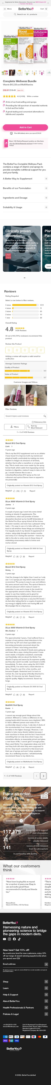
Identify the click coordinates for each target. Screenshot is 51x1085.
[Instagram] (9, 939)
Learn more (11, 821)
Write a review (32, 96)
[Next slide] (48, 2)
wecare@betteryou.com (11, 1026)
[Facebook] (14, 939)
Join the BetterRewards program (20, 143)
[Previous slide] (2, 2)
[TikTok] (19, 939)
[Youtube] (4, 939)
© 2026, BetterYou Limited (25, 1075)
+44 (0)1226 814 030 (9, 1025)
